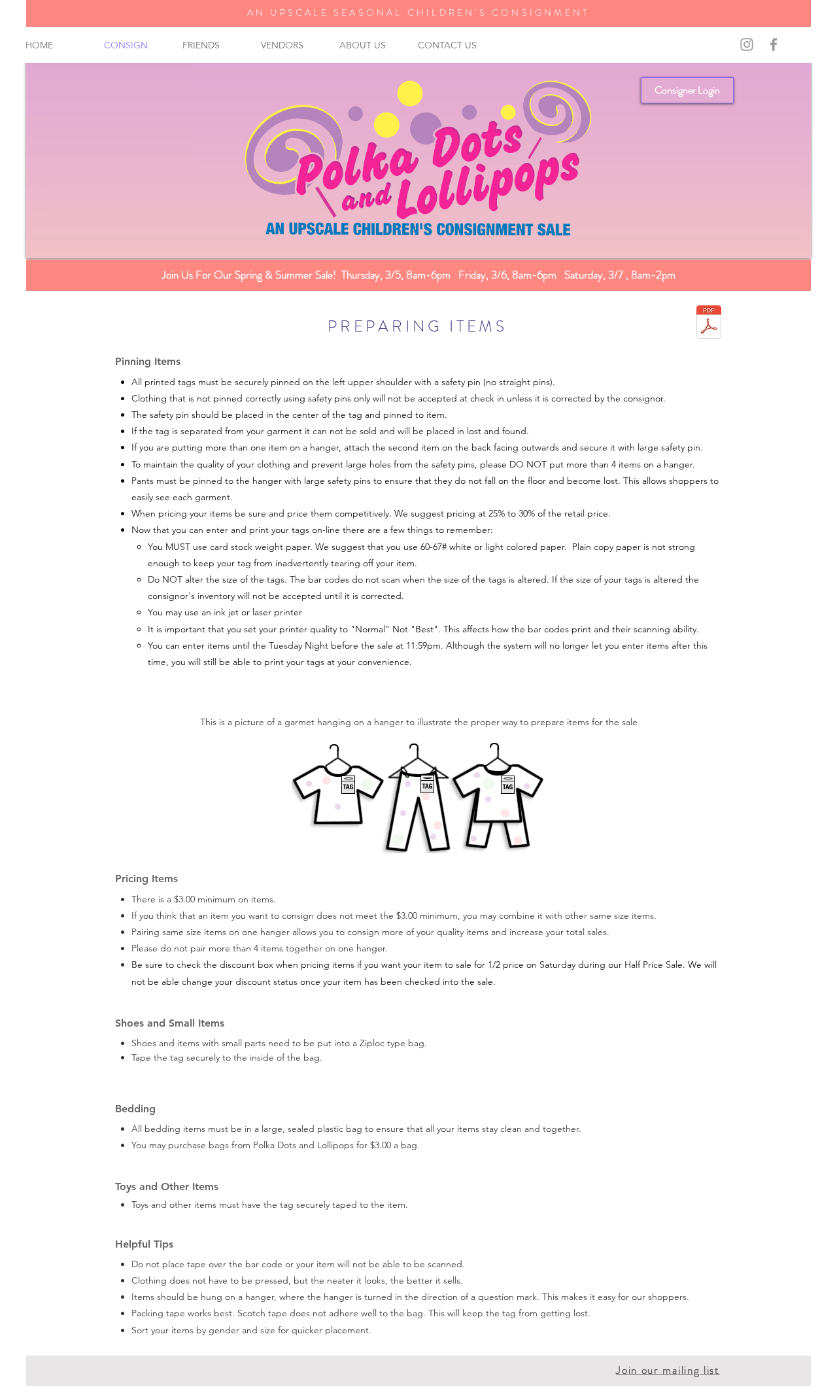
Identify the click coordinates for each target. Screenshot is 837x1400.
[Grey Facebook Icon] (773, 44)
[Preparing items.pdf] (709, 324)
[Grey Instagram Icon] (746, 44)
